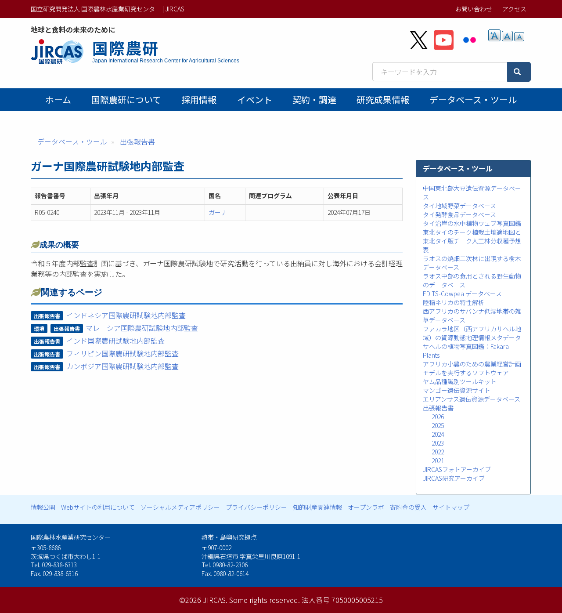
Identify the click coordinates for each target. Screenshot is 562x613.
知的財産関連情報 (317, 507)
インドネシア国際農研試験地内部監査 (126, 315)
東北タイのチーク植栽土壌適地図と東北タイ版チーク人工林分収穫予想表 (472, 241)
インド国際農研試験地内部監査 (115, 340)
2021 (438, 460)
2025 (438, 425)
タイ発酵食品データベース (459, 214)
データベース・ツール (473, 99)
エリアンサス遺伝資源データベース (471, 399)
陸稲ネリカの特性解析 (453, 302)
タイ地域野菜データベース (459, 205)
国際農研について (126, 99)
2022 (438, 451)
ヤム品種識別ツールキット (460, 381)
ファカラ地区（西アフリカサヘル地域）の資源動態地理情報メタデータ (472, 333)
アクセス (514, 8)
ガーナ (218, 212)
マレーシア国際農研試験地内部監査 (142, 328)
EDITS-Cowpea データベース (462, 293)
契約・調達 (314, 99)
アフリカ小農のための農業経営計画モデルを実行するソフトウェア (472, 368)
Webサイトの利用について (98, 507)
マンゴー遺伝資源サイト (456, 390)
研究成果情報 (383, 99)
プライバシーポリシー (256, 507)
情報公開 (43, 507)
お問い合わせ (473, 8)
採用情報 (198, 99)
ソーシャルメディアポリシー (180, 507)
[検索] (519, 72)
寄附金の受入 (408, 507)
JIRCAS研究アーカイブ (454, 478)
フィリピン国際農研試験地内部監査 (122, 353)
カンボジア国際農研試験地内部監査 (122, 366)
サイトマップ (450, 507)
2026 (438, 416)
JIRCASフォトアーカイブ (457, 469)
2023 (438, 443)
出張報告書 (137, 141)
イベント (254, 99)
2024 (438, 434)
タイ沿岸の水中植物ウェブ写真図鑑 (472, 223)
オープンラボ (366, 507)
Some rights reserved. (264, 600)
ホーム (58, 99)
